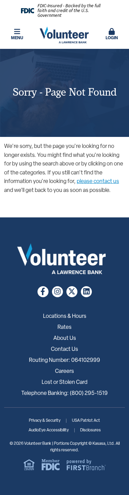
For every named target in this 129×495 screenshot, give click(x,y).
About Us (64, 338)
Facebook (43, 291)
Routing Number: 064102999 (64, 360)
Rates (64, 327)
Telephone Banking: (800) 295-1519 (64, 393)
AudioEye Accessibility (49, 430)
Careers (64, 371)
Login (112, 38)
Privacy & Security (45, 421)
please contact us (98, 181)
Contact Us (64, 349)
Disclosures (90, 430)
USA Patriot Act (86, 421)
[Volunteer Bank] (64, 35)
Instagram (57, 291)
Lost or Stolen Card (64, 382)
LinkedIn (86, 291)
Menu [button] (17, 38)
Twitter (71, 291)
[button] (112, 35)
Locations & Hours (64, 316)
